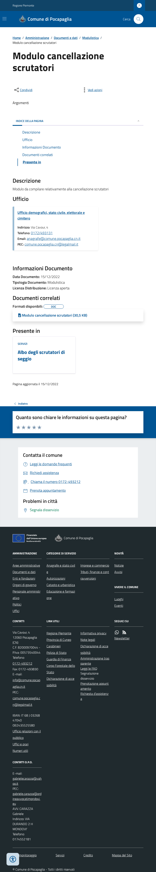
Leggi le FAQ (88, 668)
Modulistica (90, 37)
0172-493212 (22, 663)
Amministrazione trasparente (94, 661)
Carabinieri (54, 646)
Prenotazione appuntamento (94, 686)
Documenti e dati (66, 37)
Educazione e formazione (61, 594)
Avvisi (118, 571)
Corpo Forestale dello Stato (61, 669)
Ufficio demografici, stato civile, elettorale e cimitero (51, 215)
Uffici (16, 610)
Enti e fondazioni (24, 578)
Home (17, 37)
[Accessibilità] (13, 859)
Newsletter (122, 638)
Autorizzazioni (56, 578)
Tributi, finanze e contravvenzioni (94, 575)
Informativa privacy (93, 633)
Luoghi (118, 599)
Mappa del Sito (122, 855)
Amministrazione (37, 37)
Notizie (119, 565)
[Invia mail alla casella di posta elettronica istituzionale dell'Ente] (27, 683)
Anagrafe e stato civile (61, 568)
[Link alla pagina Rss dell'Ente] (124, 632)
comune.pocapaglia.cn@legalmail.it (51, 244)
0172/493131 (42, 233)
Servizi (22, 344)
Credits (88, 855)
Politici (17, 604)
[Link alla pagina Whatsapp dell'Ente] (116, 632)
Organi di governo (24, 584)
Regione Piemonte (23, 5)
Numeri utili (20, 750)
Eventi (118, 605)
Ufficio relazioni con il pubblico (27, 734)
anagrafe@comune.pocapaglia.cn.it (53, 238)
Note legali (87, 639)
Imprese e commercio (94, 565)
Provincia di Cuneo (59, 639)
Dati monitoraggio (25, 855)
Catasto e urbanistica (61, 584)
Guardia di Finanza (59, 659)
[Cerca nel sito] (136, 19)
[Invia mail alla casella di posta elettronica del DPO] (27, 781)
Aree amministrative (26, 565)
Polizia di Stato (56, 652)
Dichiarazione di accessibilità (60, 682)
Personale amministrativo (26, 594)
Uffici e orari (20, 744)
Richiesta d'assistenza (94, 696)
